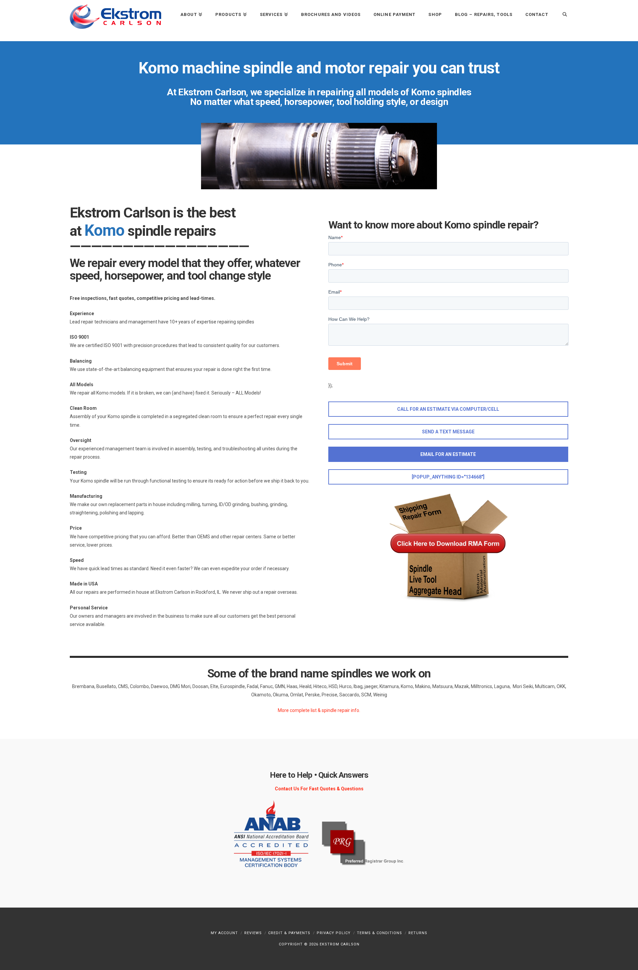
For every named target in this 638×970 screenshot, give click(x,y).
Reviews (253, 933)
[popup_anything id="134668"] (448, 477)
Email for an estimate (448, 454)
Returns (417, 933)
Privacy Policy (334, 933)
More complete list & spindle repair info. (319, 710)
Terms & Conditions (379, 933)
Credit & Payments (289, 933)
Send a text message (448, 431)
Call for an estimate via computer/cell (448, 409)
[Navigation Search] (561, 14)
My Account (224, 933)
